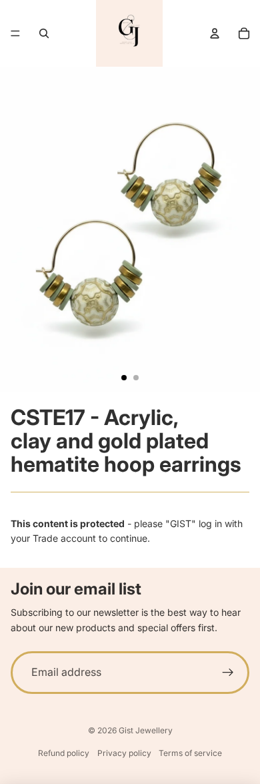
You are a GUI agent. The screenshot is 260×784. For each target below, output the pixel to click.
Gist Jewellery (146, 730)
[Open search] (44, 33)
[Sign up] (228, 673)
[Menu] (15, 33)
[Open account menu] (214, 33)
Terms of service (190, 753)
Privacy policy (124, 753)
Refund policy (63, 753)
